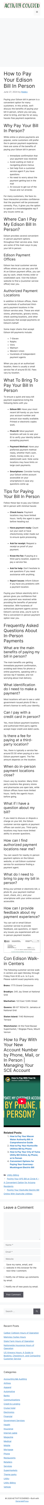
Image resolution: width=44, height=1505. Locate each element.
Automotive (9, 1391)
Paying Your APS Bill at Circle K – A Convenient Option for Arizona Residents (21, 1182)
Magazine (8, 1437)
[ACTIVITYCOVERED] (22, 5)
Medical (7, 1441)
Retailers (8, 1462)
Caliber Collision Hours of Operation (21, 1333)
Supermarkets (10, 1470)
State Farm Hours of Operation (19, 1341)
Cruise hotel (9, 1408)
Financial (8, 1416)
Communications (12, 1400)
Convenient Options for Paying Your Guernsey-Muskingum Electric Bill (22, 1164)
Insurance (8, 1429)
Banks (7, 1395)
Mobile (7, 1445)
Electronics (9, 1412)
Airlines (7, 1383)
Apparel (7, 1387)
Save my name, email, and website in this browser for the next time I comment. (21, 1267)
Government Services (14, 1420)
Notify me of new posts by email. (22, 1286)
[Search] (36, 1311)
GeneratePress (22, 1501)
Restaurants (10, 1458)
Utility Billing (13, 1175)
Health (7, 1424)
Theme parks (10, 1474)
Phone (7, 1454)
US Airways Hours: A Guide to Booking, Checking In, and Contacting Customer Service (22, 1355)
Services (8, 1466)
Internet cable (10, 1433)
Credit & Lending (12, 1404)
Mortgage (8, 1449)
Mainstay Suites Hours (15, 1337)
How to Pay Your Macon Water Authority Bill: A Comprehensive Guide (22, 1139)
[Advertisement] (22, 41)
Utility (6, 1478)
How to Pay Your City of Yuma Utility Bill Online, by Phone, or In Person (25, 1155)
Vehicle (7, 1487)
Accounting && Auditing (15, 1379)
